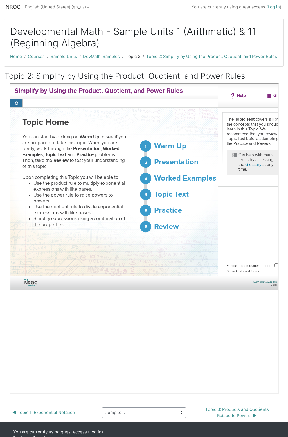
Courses (36, 56)
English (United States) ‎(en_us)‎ (55, 7)
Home (16, 56)
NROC (13, 7)
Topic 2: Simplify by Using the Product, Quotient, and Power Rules (211, 56)
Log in (274, 7)
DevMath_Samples (101, 56)
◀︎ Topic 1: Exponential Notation (43, 412)
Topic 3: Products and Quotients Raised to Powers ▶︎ (237, 412)
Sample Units (64, 56)
